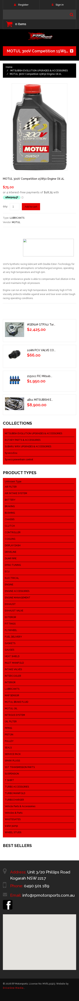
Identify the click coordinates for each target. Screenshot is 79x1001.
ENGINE (9, 584)
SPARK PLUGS (12, 760)
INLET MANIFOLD (14, 663)
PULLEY (9, 741)
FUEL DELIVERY (13, 636)
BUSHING (10, 513)
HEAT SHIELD (12, 656)
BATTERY (10, 499)
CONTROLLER (13, 532)
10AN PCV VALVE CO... (41, 350)
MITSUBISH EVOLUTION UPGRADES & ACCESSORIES (39, 70)
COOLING (10, 539)
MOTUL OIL (11, 708)
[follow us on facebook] (7, 901)
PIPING (8, 728)
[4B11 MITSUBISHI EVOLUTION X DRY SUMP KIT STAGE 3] (14, 403)
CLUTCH (10, 526)
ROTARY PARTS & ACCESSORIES (22, 440)
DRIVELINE (10, 552)
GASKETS (10, 643)
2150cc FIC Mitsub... (39, 376)
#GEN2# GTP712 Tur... (41, 324)
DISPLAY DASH (13, 545)
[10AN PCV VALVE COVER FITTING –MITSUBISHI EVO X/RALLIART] (14, 355)
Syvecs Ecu (11, 453)
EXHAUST (10, 604)
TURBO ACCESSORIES (17, 786)
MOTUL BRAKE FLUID (16, 702)
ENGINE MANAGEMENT (17, 597)
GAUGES (9, 649)
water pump (11, 826)
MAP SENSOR (12, 695)
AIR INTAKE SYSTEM (16, 493)
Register (23, 4)
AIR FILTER (11, 486)
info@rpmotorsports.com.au (48, 895)
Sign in (60, 4)
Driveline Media (13, 988)
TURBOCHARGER (14, 799)
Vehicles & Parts (13, 813)
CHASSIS (9, 519)
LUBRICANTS (17, 218)
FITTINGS (10, 623)
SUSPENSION (12, 773)
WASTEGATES (13, 819)
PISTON (9, 734)
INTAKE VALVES (13, 669)
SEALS (8, 747)
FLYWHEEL (11, 630)
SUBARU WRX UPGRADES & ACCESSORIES (28, 446)
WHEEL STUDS (13, 832)
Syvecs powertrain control (19, 459)
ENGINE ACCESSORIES (17, 591)
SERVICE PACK (13, 754)
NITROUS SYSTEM (15, 715)
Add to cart (31, 206)
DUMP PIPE (10, 558)
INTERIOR (10, 682)
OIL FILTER (11, 721)
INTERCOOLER (13, 676)
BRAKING (10, 506)
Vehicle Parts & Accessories (20, 806)
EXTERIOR (10, 617)
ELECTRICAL (12, 578)
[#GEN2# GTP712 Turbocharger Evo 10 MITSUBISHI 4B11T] (14, 329)
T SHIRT (9, 780)
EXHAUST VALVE (14, 610)
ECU (7, 571)
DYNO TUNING (13, 565)
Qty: (5, 206)
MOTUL (16, 222)
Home (9, 67)
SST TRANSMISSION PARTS (20, 767)
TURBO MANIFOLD (15, 793)
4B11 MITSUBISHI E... (40, 399)
